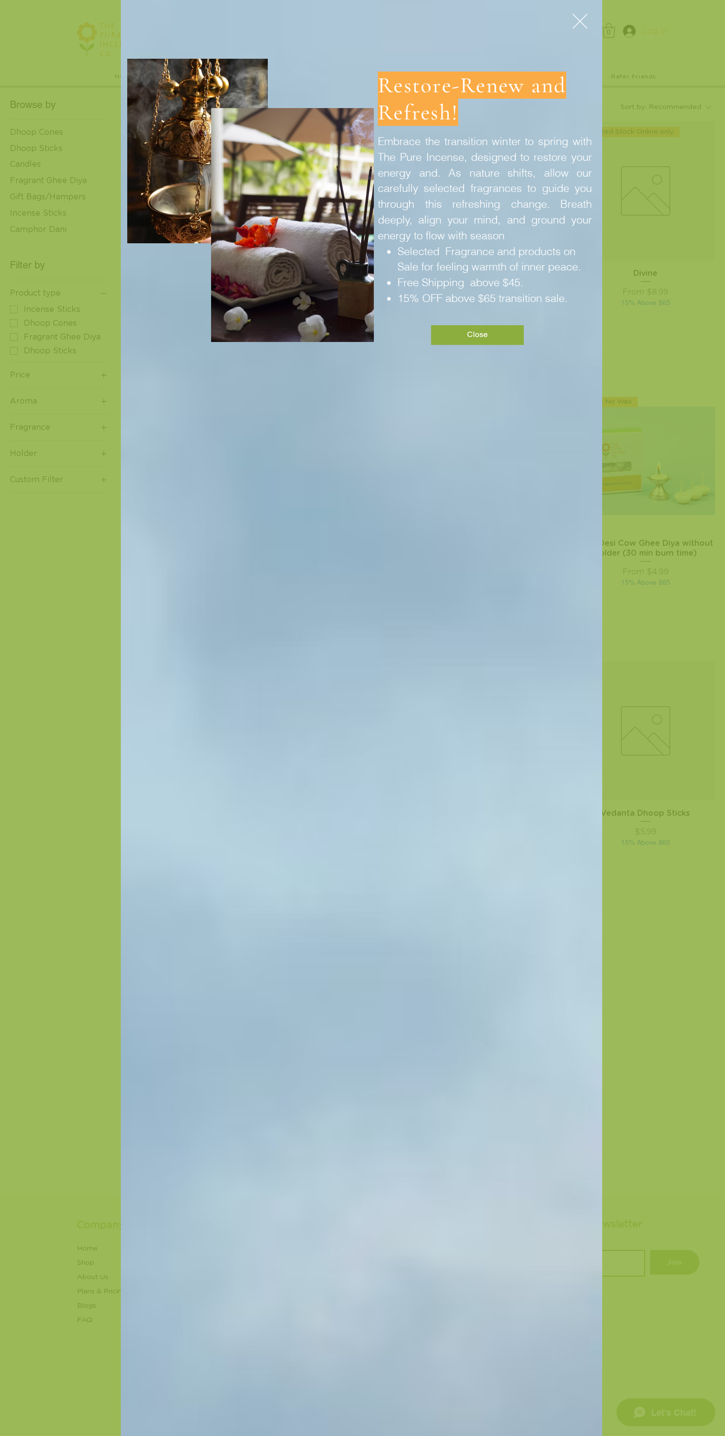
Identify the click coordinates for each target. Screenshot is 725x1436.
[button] (580, 21)
